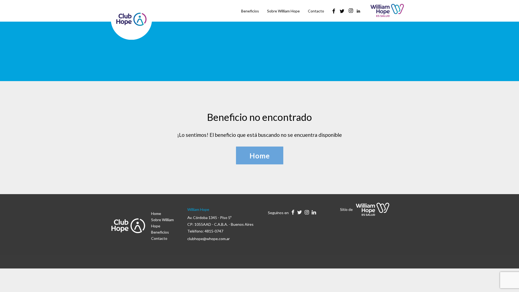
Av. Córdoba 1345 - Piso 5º (209, 217)
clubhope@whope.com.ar (208, 238)
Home (156, 213)
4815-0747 (214, 231)
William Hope (198, 209)
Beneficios (160, 232)
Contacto (159, 238)
